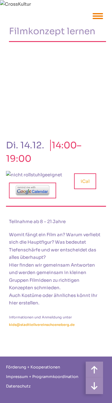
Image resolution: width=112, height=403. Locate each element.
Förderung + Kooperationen (33, 367)
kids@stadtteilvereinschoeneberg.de (42, 325)
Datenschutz (18, 386)
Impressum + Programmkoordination (42, 376)
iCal (85, 181)
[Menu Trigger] (97, 15)
